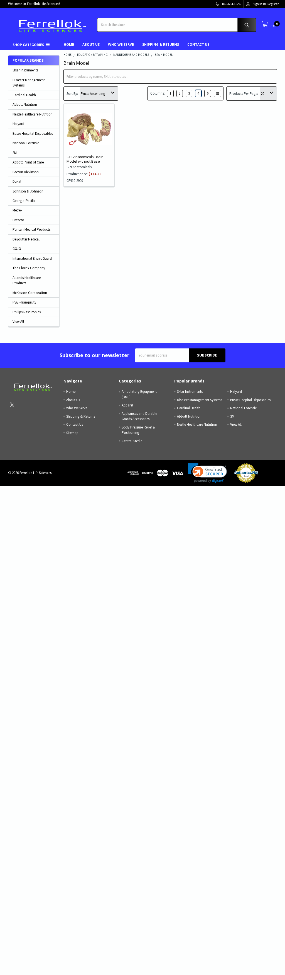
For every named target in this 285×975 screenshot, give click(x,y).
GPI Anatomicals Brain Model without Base (85, 159)
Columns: (157, 93)
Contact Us (198, 44)
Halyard (18, 123)
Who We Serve (121, 44)
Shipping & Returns (160, 44)
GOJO (17, 248)
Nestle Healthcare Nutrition (33, 114)
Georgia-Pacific (24, 200)
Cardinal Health (24, 95)
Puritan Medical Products (31, 229)
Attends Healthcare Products (27, 280)
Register (273, 4)
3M (15, 152)
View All (18, 321)
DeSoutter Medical (26, 239)
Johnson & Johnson (28, 191)
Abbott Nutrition (25, 104)
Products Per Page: (243, 93)
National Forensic (26, 143)
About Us (91, 44)
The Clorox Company (29, 268)
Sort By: (72, 93)
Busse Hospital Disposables (33, 133)
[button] (207, 473)
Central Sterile (132, 441)
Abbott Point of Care (28, 162)
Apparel (127, 405)
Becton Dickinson (26, 172)
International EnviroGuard (32, 258)
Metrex (17, 210)
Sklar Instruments (25, 70)
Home (69, 44)
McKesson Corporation (30, 292)
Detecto (18, 220)
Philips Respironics (27, 312)
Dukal (17, 181)
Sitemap (72, 432)
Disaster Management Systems (29, 83)
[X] (12, 405)
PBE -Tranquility (24, 302)
